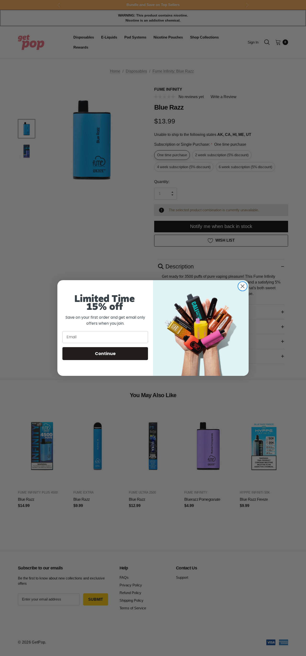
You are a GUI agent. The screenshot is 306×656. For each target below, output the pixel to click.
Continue (105, 353)
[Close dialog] (242, 286)
